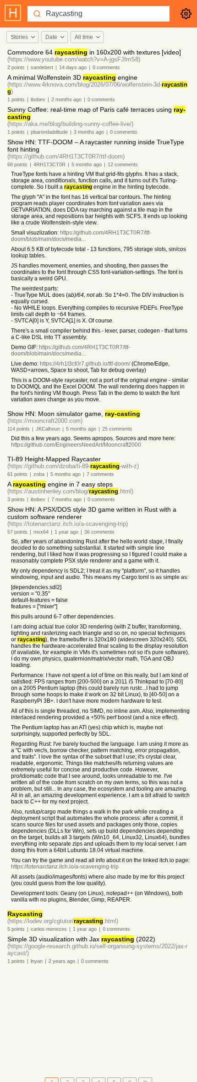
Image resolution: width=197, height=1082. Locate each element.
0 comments (106, 67)
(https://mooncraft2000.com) (44, 420)
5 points (16, 929)
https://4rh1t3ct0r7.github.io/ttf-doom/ (85, 364)
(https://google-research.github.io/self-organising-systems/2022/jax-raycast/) (97, 949)
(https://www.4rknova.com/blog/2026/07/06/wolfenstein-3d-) (97, 88)
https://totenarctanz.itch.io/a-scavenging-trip (65, 866)
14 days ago (73, 67)
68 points (17, 164)
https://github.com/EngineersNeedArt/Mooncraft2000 (76, 445)
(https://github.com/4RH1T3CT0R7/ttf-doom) (66, 156)
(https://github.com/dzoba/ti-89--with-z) (73, 466)
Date (51, 37)
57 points (17, 532)
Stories (19, 37)
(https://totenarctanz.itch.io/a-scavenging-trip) (67, 523)
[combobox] (21, 37)
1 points (16, 99)
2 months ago (66, 99)
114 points (18, 429)
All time (84, 37)
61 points (17, 474)
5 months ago (86, 164)
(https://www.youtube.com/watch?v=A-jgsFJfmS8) (73, 59)
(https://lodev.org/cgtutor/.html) (62, 921)
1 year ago (66, 532)
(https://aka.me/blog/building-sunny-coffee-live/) (70, 123)
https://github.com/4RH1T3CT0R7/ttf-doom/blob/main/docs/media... (81, 236)
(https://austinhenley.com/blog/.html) (70, 491)
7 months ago (66, 499)
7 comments (100, 474)
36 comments (99, 532)
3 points (16, 499)
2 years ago (62, 961)
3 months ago (89, 132)
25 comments (117, 429)
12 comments (123, 164)
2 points (16, 67)
